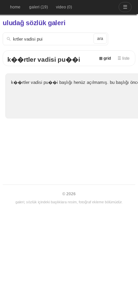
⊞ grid (105, 58)
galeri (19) (38, 7)
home (15, 7)
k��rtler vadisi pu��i (43, 59)
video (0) (64, 7)
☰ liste (124, 58)
